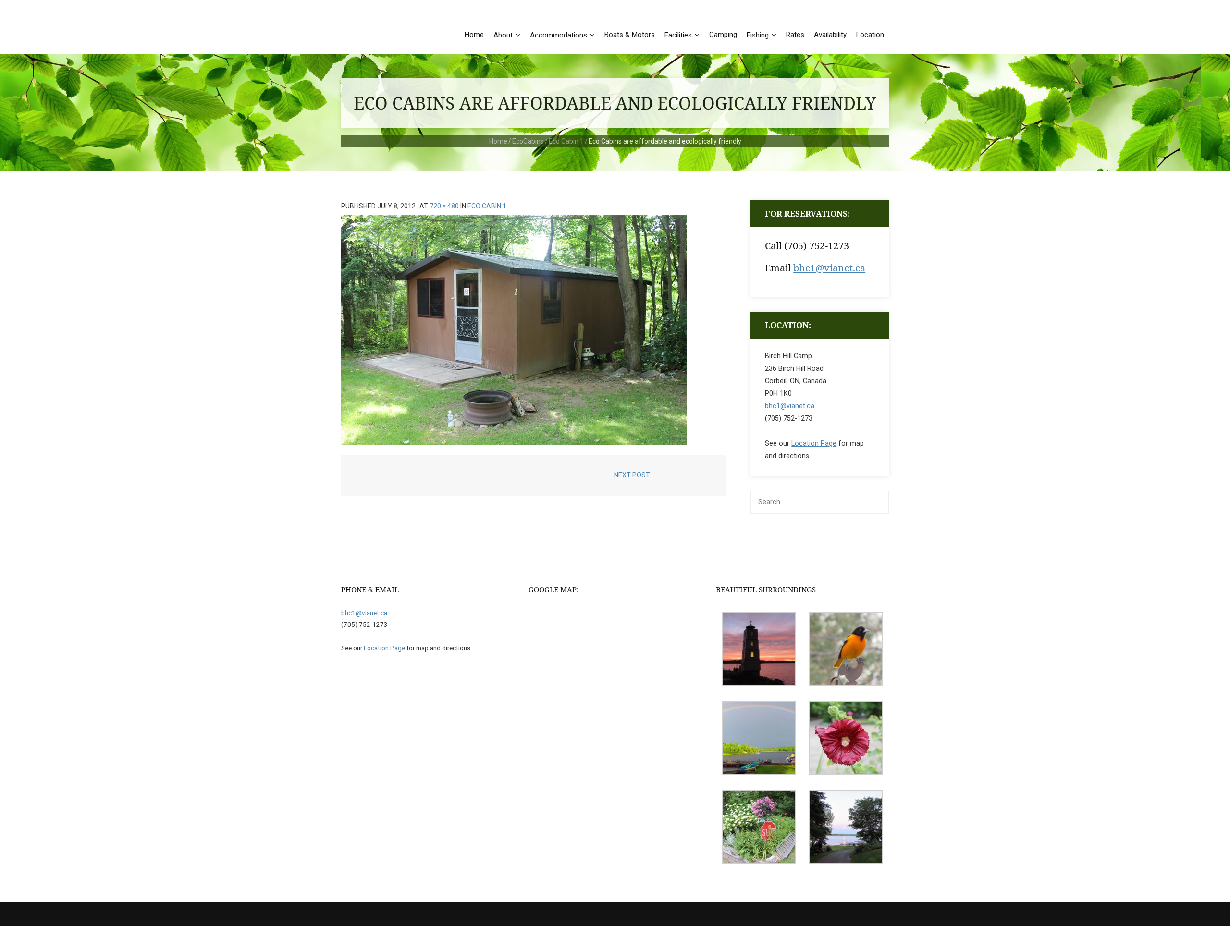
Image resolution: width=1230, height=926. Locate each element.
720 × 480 (444, 206)
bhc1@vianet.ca (829, 267)
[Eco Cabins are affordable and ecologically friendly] (514, 330)
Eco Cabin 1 (566, 141)
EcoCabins (528, 141)
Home (498, 141)
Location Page (813, 443)
